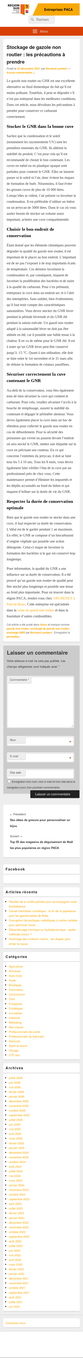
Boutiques (15, 985)
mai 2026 (15, 1087)
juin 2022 (14, 1250)
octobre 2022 (17, 1232)
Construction (17, 994)
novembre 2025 (19, 1106)
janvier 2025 (16, 1148)
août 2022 (15, 1241)
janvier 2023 (16, 1218)
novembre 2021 (19, 1283)
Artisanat (14, 971)
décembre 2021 (19, 1278)
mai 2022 (15, 1255)
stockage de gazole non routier (50, 628)
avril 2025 (15, 1134)
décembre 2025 (19, 1101)
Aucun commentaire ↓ (21, 72)
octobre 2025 (17, 1110)
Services (14, 1041)
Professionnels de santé (24, 1032)
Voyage (13, 1050)
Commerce (16, 989)
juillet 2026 (16, 1078)
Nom (13, 740)
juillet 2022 (16, 1246)
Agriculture (16, 966)
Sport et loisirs (18, 1046)
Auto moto (15, 976)
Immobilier (15, 1013)
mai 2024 (15, 1176)
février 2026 (16, 1092)
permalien (13, 636)
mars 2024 (15, 1180)
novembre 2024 (19, 1157)
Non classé (16, 1027)
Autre (43, 624)
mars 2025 (15, 1138)
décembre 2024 (19, 1152)
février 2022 (16, 1269)
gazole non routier (18, 628)
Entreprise (15, 1004)
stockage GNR (16, 632)
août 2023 (15, 1204)
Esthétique (16, 1008)
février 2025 (16, 1143)
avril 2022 (15, 1260)
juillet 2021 (16, 1302)
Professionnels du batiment (26, 1036)
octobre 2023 (17, 1194)
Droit (12, 999)
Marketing (15, 1022)
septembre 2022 (19, 1236)
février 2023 (16, 1213)
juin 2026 (14, 1082)
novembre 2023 (19, 1190)
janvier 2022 (16, 1274)
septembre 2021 (19, 1292)
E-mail (14, 756)
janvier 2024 (16, 1185)
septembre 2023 (19, 1199)
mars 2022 (15, 1264)
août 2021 (15, 1297)
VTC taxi (14, 1055)
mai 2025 (15, 1129)
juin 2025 (14, 1124)
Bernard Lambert (57, 68)
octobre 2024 (17, 1162)
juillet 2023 (16, 1208)
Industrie (14, 1018)
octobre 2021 (17, 1288)
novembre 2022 (19, 1227)
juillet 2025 (16, 1120)
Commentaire (19, 679)
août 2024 (15, 1166)
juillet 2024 (16, 1171)
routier (49, 610)
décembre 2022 (19, 1222)
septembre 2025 (19, 1115)
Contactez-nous (16, 1323)
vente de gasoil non (30, 610)
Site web (15, 772)
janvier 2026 (16, 1096)
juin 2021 (14, 1306)
